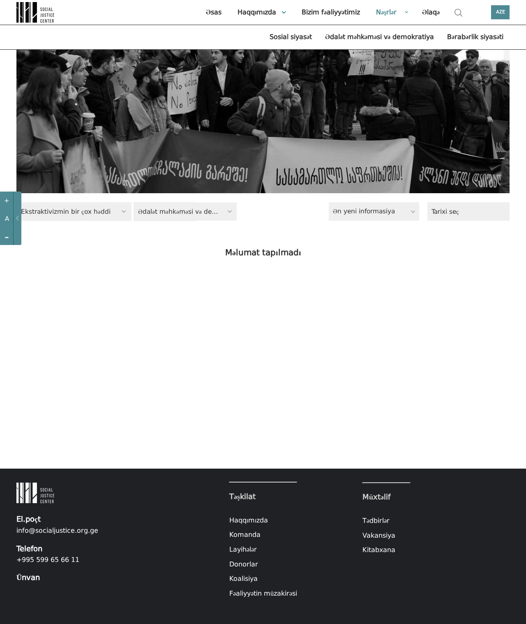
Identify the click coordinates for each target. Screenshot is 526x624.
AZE (500, 12)
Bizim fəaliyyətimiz (331, 12)
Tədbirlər (376, 521)
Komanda (245, 534)
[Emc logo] (37, 12)
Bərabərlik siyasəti (475, 37)
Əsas (213, 12)
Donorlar (243, 564)
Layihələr (243, 549)
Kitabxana (378, 550)
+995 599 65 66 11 (47, 560)
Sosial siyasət (291, 37)
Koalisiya (243, 578)
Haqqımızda (257, 12)
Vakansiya (378, 535)
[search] (459, 12)
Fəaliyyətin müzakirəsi (263, 593)
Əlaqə (431, 12)
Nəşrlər (386, 12)
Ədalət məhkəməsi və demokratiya (379, 37)
